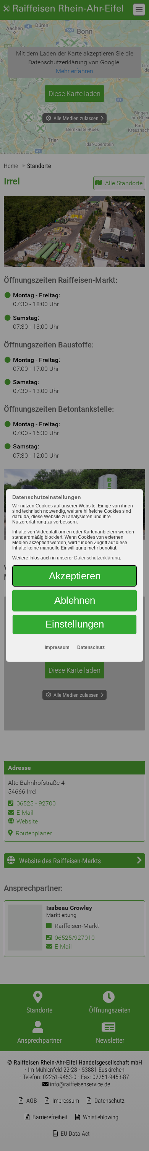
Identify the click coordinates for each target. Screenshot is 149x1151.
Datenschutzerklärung (97, 558)
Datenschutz (91, 647)
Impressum (57, 647)
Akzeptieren (74, 576)
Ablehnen (74, 600)
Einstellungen (74, 624)
